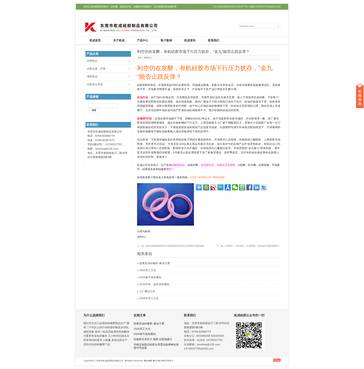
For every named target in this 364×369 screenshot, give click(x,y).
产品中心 (142, 40)
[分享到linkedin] (256, 187)
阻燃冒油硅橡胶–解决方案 (154, 263)
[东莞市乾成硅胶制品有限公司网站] (121, 31)
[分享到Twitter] (264, 187)
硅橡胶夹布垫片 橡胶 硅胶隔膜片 (153, 339)
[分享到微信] (235, 187)
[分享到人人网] (228, 187)
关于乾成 (119, 40)
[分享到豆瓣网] (242, 187)
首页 (140, 58)
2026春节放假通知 (150, 277)
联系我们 (213, 40)
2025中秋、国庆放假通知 (154, 284)
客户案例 (166, 40)
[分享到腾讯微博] (220, 187)
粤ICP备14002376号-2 (163, 361)
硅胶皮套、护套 (96, 68)
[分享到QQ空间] (206, 187)
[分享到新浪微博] (213, 187)
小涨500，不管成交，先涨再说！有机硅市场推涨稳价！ (248, 246)
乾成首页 (95, 40)
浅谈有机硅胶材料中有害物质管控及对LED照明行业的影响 (170, 246)
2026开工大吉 (147, 270)
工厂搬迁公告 (147, 291)
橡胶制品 (92, 76)
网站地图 (148, 361)
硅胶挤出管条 (95, 84)
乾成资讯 (190, 40)
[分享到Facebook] (249, 187)
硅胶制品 (92, 60)
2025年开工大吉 (149, 298)
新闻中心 (148, 58)
